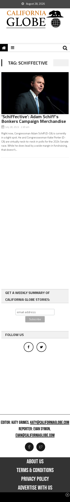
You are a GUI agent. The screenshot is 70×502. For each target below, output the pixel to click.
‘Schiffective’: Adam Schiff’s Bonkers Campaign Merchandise (33, 119)
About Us (35, 461)
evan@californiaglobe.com (35, 435)
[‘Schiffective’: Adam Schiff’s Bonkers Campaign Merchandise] (35, 93)
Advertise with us (35, 487)
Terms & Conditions (35, 470)
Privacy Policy (35, 479)
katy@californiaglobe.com (49, 423)
